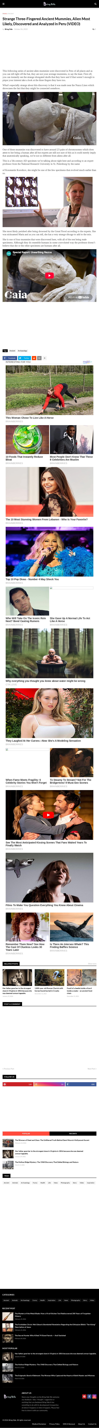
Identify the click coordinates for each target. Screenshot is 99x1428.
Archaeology (22, 351)
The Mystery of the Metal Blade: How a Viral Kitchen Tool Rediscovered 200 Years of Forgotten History (53, 1314)
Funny (35, 1183)
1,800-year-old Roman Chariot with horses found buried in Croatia (49, 989)
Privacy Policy (54, 1424)
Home (5, 13)
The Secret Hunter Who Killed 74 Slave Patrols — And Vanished (40, 1335)
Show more (92, 964)
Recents (73, 1134)
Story (75, 1183)
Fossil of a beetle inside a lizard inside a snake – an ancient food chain (79, 990)
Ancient (11, 13)
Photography (65, 1183)
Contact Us (92, 1424)
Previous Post (9, 1069)
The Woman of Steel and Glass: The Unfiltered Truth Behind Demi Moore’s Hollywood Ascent (52, 1140)
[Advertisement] (49, 49)
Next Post (91, 1069)
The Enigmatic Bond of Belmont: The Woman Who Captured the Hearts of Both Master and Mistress (55, 1375)
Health (42, 1183)
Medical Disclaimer (39, 1424)
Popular (26, 1134)
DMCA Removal (69, 1424)
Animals (15, 1183)
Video (82, 1183)
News (56, 1183)
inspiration (90, 1183)
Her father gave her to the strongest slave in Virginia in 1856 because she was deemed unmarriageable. (17, 990)
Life (49, 1183)
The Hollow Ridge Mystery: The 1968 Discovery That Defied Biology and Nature (46, 1162)
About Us (81, 1424)
